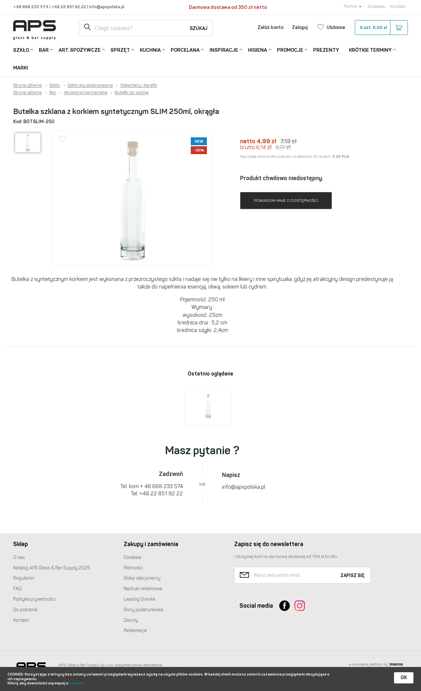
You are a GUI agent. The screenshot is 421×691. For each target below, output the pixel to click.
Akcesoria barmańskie (85, 92)
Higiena (257, 50)
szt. (373, 27)
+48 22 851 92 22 (69, 6)
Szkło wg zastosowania (90, 85)
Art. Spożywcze (80, 50)
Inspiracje (224, 50)
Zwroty (131, 620)
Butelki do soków (132, 92)
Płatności (133, 568)
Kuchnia (150, 50)
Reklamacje (135, 630)
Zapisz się (352, 575)
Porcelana (185, 50)
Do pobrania (25, 610)
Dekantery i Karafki (138, 85)
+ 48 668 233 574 (161, 486)
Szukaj (199, 28)
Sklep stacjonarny (142, 578)
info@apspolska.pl (106, 6)
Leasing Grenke (140, 599)
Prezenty (326, 50)
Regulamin (24, 578)
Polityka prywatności (34, 599)
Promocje (290, 50)
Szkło (21, 50)
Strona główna (27, 85)
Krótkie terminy (370, 50)
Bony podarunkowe (143, 610)
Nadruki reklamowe (143, 589)
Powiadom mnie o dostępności (286, 200)
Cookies (76, 683)
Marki (20, 68)
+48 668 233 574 (31, 6)
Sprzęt (120, 50)
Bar (44, 50)
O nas (19, 557)
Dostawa (376, 6)
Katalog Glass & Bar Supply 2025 (51, 568)
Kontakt (397, 6)
